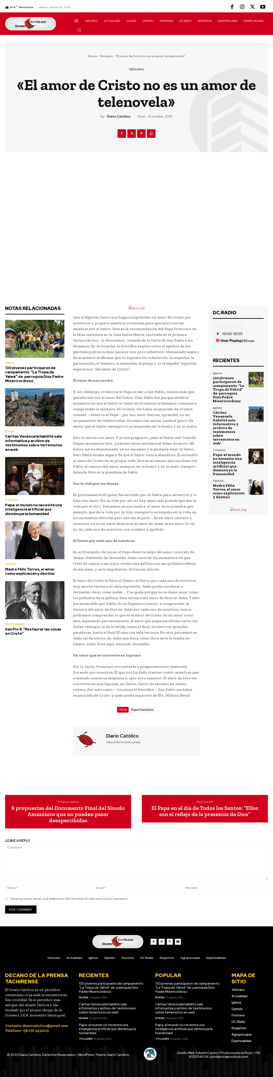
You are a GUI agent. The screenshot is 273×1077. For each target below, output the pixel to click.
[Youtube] (263, 7)
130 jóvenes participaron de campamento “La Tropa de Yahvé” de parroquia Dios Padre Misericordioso (34, 374)
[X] (252, 7)
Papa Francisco (142, 710)
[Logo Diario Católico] (34, 24)
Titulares (11, 499)
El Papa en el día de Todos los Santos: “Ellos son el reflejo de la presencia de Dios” (204, 811)
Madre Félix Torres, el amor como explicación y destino (30, 571)
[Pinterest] (141, 133)
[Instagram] (242, 7)
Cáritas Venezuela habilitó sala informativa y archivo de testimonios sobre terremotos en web (33, 443)
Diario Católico (119, 116)
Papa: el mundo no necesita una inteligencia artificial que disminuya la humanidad (33, 509)
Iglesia (9, 362)
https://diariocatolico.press (123, 742)
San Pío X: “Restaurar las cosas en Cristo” (33, 631)
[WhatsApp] (151, 133)
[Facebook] (232, 7)
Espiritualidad (14, 624)
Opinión (10, 564)
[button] (79, 30)
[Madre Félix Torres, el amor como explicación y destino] (34, 540)
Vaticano (106, 56)
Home (92, 56)
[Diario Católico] (89, 740)
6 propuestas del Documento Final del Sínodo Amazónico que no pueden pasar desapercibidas (68, 814)
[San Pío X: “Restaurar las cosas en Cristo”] (34, 600)
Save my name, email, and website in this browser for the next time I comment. (69, 899)
